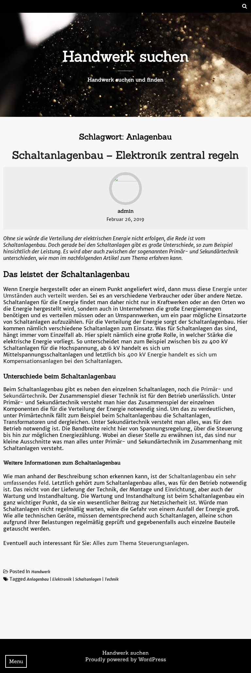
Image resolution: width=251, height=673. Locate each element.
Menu (16, 661)
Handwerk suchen (125, 56)
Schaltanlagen (88, 579)
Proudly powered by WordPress (125, 659)
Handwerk (40, 571)
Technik (112, 579)
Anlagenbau (38, 579)
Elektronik (62, 579)
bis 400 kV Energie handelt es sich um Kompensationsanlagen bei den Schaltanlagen (110, 357)
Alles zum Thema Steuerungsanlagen (140, 543)
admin (126, 211)
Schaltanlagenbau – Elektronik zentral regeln (125, 155)
